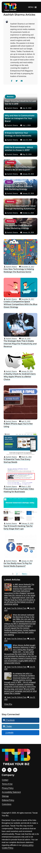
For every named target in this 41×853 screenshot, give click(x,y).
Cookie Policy (7, 848)
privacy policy (27, 845)
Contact (5, 780)
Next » (24, 574)
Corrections (6, 804)
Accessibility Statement (11, 792)
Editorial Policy (8, 800)
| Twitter (8, 726)
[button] (31, 7)
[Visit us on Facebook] (4, 770)
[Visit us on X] (9, 770)
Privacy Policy (7, 788)
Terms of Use (7, 784)
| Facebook (10, 720)
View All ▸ (8, 704)
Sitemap (5, 796)
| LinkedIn (9, 733)
